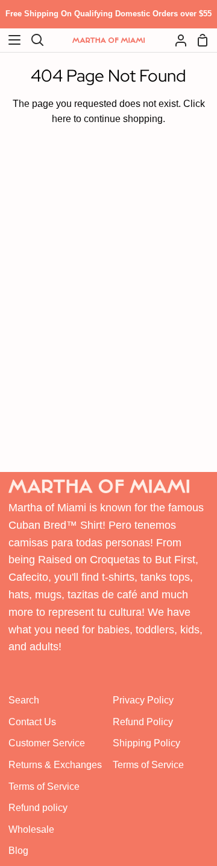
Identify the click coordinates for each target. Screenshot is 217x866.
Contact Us (32, 722)
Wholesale (31, 829)
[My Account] (176, 40)
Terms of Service (44, 786)
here (61, 119)
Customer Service (46, 743)
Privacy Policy (143, 700)
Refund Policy (143, 722)
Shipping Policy (146, 743)
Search (23, 700)
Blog (18, 850)
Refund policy (38, 808)
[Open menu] (11, 40)
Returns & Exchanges (55, 765)
